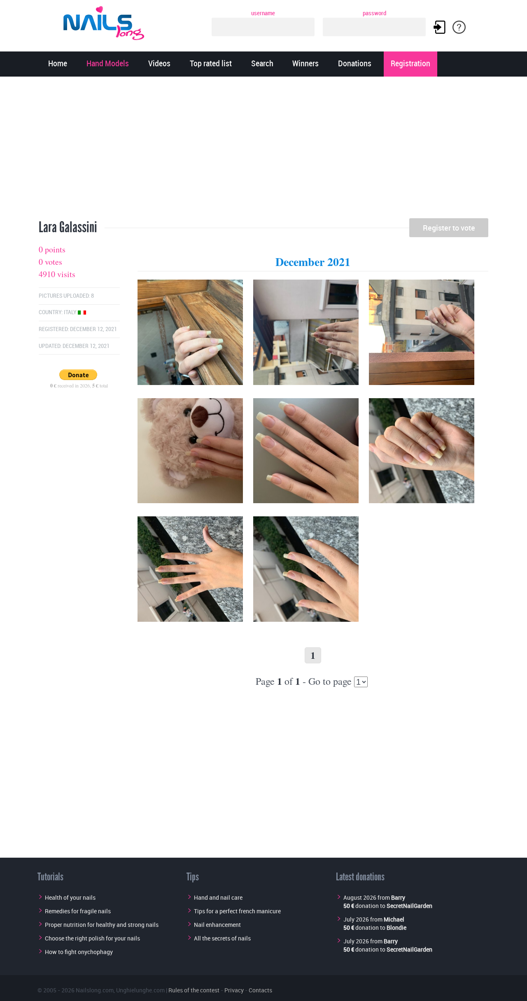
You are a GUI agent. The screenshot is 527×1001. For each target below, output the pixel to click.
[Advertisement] (263, 150)
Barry (398, 897)
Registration (410, 64)
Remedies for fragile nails (78, 911)
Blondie (396, 927)
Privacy (234, 990)
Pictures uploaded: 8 (66, 296)
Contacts (260, 990)
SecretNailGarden (409, 906)
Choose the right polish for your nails (92, 938)
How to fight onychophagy (79, 952)
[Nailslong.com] (107, 21)
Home (57, 64)
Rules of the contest (193, 990)
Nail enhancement (217, 925)
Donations (354, 64)
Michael (394, 919)
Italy (71, 312)
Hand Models (107, 64)
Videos (159, 64)
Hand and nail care (218, 897)
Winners (305, 64)
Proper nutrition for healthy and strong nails (102, 925)
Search (262, 64)
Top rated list (211, 64)
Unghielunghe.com (140, 990)
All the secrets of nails (222, 938)
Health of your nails (70, 897)
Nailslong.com (95, 990)
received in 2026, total (79, 385)
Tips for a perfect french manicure (237, 911)
